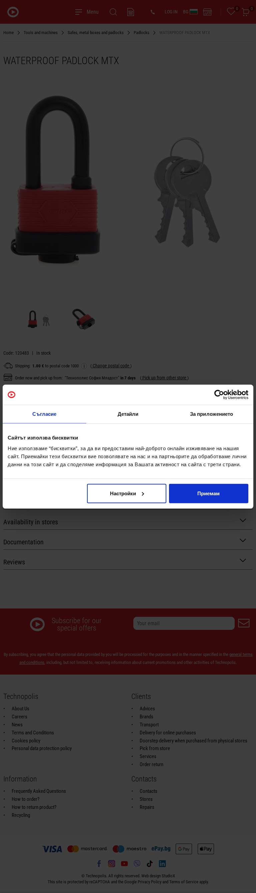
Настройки (123, 493)
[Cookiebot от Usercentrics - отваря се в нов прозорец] (219, 395)
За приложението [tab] (211, 414)
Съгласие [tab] (44, 414)
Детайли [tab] (128, 414)
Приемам (208, 493)
